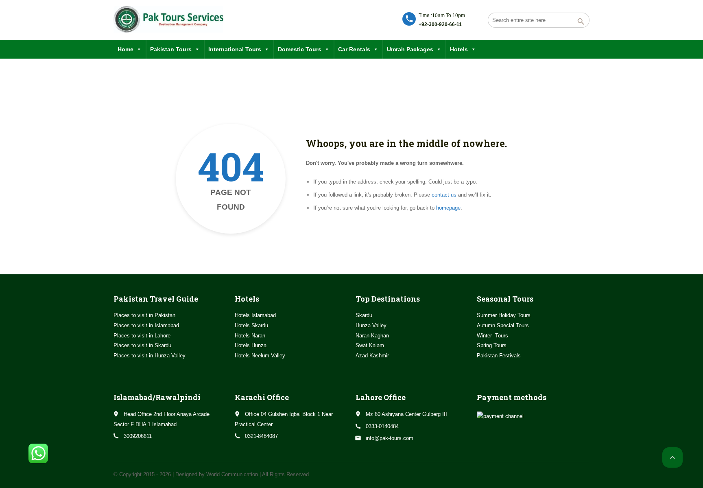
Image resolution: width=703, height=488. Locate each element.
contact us (444, 195)
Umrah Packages (410, 49)
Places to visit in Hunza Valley (150, 355)
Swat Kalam (370, 345)
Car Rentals (354, 49)
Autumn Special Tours (503, 325)
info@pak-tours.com (389, 438)
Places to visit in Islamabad (146, 325)
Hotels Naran (250, 336)
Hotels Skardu (251, 325)
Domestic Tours (299, 49)
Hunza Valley (371, 325)
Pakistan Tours (171, 49)
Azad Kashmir (372, 355)
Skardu (364, 315)
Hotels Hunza (250, 345)
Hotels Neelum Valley (260, 355)
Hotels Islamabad (255, 315)
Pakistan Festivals (499, 355)
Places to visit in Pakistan (144, 315)
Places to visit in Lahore (142, 336)
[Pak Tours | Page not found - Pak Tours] (168, 19)
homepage (448, 208)
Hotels (459, 49)
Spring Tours (492, 345)
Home (125, 49)
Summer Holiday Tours (504, 315)
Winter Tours (492, 336)
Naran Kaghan (372, 336)
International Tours (234, 49)
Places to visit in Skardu (142, 345)
